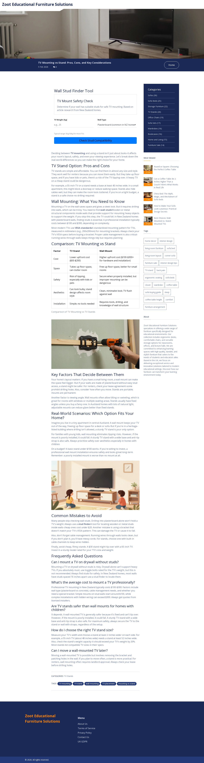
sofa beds (170, 277)
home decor (150, 241)
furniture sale (151, 263)
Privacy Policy (85, 732)
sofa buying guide (153, 292)
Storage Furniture (158, 106)
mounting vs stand (126, 683)
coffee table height (153, 299)
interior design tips (169, 263)
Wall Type (102, 120)
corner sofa (170, 255)
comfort (169, 299)
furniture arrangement (155, 307)
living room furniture (154, 248)
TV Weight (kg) (60, 120)
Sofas (152, 95)
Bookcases (155, 134)
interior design (166, 241)
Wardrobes (155, 128)
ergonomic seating (153, 277)
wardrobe (158, 285)
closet (148, 285)
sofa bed (171, 248)
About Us (82, 723)
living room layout (153, 255)
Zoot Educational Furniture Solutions (37, 4)
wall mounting (92, 683)
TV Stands (68, 676)
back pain (161, 270)
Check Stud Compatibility (95, 140)
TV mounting (64, 683)
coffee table (171, 285)
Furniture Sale (156, 145)
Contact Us (83, 737)
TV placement (108, 683)
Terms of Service (86, 728)
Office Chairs (155, 117)
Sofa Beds (154, 101)
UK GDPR (82, 741)
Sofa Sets (154, 123)
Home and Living (157, 139)
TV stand (78, 683)
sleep (167, 292)
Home (171, 65)
